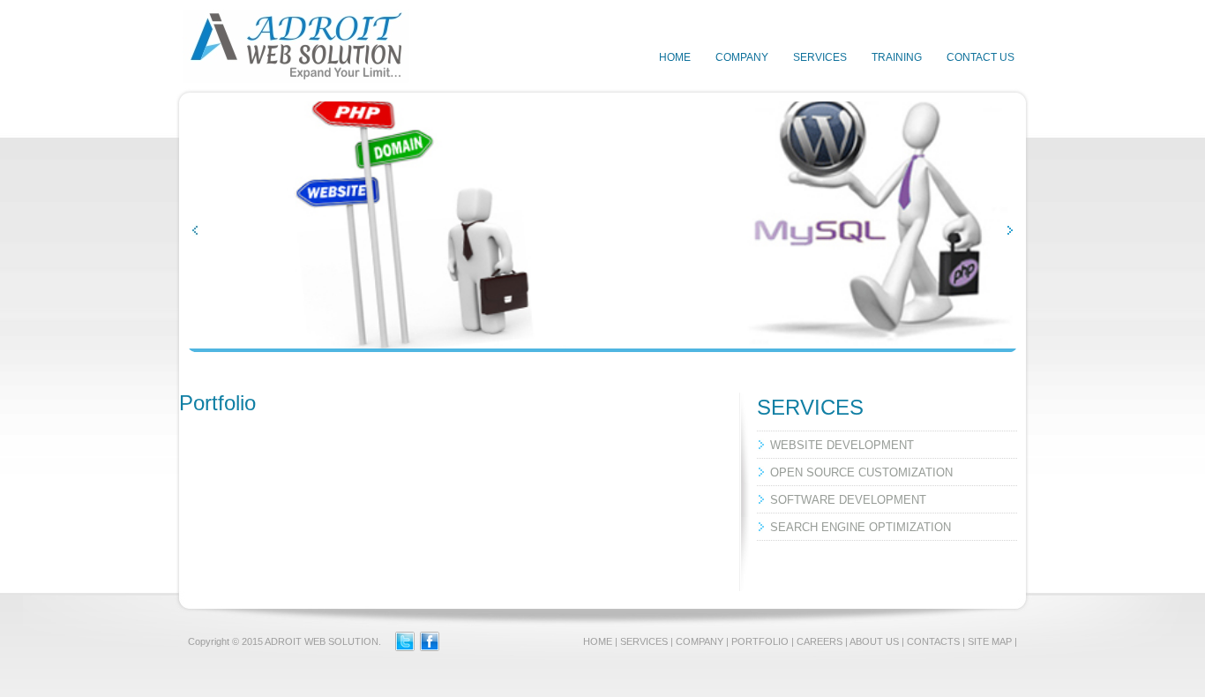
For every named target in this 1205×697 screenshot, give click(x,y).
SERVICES (820, 57)
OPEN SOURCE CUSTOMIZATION (861, 472)
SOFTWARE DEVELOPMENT (848, 499)
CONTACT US (980, 57)
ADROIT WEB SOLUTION (321, 641)
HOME (675, 57)
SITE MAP (990, 641)
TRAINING (897, 57)
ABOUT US (874, 641)
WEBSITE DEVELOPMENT (842, 445)
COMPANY (741, 57)
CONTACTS (933, 641)
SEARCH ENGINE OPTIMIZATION (860, 527)
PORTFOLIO (760, 641)
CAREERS (819, 641)
